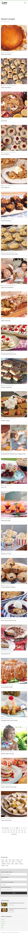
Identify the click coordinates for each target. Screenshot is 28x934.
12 (11, 830)
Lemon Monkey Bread (6, 687)
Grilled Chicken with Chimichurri (16, 903)
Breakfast (3, 921)
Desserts (3, 919)
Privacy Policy (16, 932)
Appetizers (3, 923)
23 (16, 832)
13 (13, 830)
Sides (2, 927)
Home (2, 21)
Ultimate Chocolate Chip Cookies (9, 254)
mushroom (3, 863)
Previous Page (5, 828)
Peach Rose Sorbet (5, 520)
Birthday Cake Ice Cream (7, 753)
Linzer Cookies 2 (5, 154)
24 (19, 832)
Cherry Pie (4, 487)
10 (5, 830)
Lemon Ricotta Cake (6, 820)
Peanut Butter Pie (5, 653)
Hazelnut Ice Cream (6, 553)
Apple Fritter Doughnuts (7, 287)
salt (9, 861)
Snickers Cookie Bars (6, 387)
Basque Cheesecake (6, 54)
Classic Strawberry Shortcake (8, 787)
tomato (3, 861)
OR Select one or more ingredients (7, 882)
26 (24, 832)
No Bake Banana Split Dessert (8, 354)
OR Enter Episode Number (6, 887)
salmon (8, 863)
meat (6, 861)
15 (19, 830)
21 (11, 832)
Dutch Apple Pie (5, 187)
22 (14, 832)
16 (21, 830)
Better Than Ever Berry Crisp (8, 620)
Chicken (2, 925)
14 (16, 830)
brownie (16, 863)
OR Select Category (4, 877)
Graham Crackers (5, 420)
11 (8, 830)
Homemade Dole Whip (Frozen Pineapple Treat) (13, 454)
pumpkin (19, 861)
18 (3, 832)
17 (24, 830)
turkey (12, 863)
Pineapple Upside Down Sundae (9, 720)
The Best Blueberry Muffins (8, 587)
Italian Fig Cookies (6, 87)
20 (8, 832)
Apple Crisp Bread (5, 320)
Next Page (14, 834)
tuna (7, 865)
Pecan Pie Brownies (6, 220)
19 (5, 832)
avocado (21, 863)
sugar (13, 861)
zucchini (3, 865)
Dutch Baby (4, 120)
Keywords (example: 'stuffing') (6, 872)
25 (22, 832)
